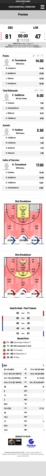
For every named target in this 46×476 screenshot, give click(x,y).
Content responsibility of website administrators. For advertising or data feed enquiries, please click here (23, 454)
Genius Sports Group (31, 443)
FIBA (14, 443)
